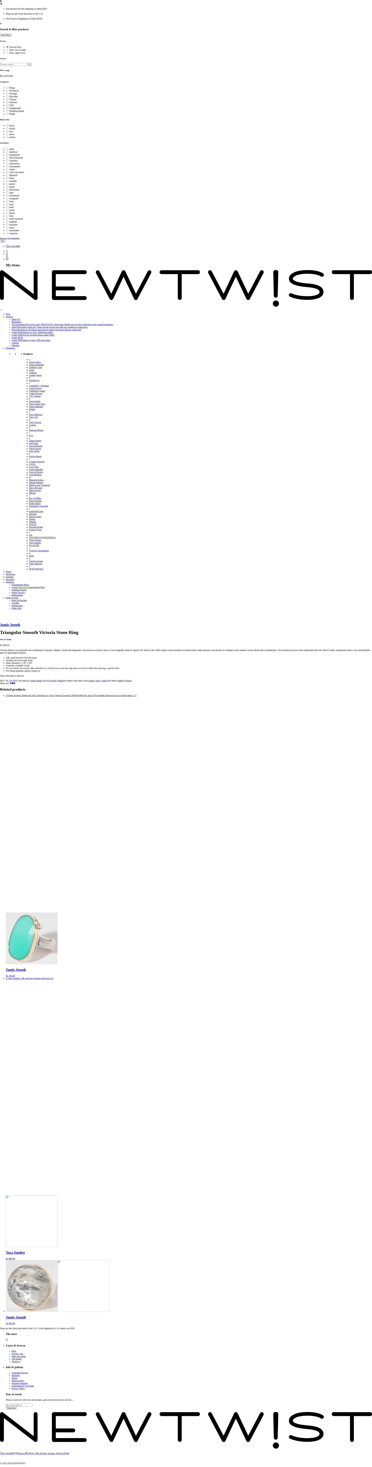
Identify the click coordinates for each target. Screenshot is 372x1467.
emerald (13, 181)
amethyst (13, 152)
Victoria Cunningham (39, 550)
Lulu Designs (35, 475)
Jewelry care (17, 1354)
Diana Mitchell (36, 406)
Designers (10, 348)
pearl (11, 207)
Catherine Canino (37, 391)
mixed (12, 128)
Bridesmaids (17, 595)
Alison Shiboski (36, 365)
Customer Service (20, 1373)
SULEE (32, 524)
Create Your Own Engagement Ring (28, 587)
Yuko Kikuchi (35, 564)
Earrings (13, 93)
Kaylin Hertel (35, 456)
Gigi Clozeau (35, 422)
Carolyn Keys (35, 388)
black (11, 125)
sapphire (13, 221)
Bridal (12, 114)
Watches (13, 102)
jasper (12, 187)
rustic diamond (16, 219)
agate (11, 149)
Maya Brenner (35, 488)
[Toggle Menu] (1, 309)
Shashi (32, 519)
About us (16, 1361)
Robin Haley (35, 503)
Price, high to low (17, 53)
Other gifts (16, 608)
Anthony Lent (35, 367)
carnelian (13, 160)
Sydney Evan (35, 530)
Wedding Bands (16, 111)
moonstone (14, 195)
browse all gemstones (10, 238)
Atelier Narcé (35, 375)
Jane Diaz (33, 443)
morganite (13, 198)
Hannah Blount (36, 430)
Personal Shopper (20, 1383)
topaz (11, 227)
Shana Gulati (35, 516)
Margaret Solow (36, 480)
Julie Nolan (34, 451)
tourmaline (14, 230)
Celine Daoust (35, 393)
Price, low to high (17, 50)
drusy (11, 178)
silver (11, 134)
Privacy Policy (18, 1388)
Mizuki (32, 493)
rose (11, 131)
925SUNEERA (36, 569)
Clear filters (6, 35)
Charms (12, 99)
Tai (30, 535)
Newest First (15, 47)
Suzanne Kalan (36, 527)
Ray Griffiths (35, 498)
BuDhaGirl (34, 380)
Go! (2, 241)
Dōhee (32, 409)
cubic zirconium (16, 172)
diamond (13, 175)
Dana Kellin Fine (37, 404)
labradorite (14, 189)
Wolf (31, 556)
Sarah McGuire (36, 511)
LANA (32, 464)
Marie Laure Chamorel (39, 485)
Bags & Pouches (19, 600)
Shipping (16, 1375)
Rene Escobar (35, 501)
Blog (14, 1351)
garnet (12, 184)
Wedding (10, 582)
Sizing (14, 1378)
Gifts (11, 105)
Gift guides (17, 1359)
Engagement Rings (20, 584)
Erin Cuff (33, 417)
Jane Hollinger (35, 446)
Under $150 (17, 337)
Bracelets (13, 96)
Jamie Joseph (35, 441)
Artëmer (33, 372)
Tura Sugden (35, 543)
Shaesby (33, 514)
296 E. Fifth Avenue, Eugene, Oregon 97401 (48, 1453)
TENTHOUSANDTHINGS (42, 537)
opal (11, 204)
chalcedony (14, 163)
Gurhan (32, 425)
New (8, 314)
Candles (15, 603)
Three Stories (35, 540)
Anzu (31, 370)
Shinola (32, 522)
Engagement (15, 108)
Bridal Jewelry (18, 592)
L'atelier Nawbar (36, 461)
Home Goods (12, 598)
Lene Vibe (34, 467)
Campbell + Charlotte (39, 386)
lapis (11, 192)
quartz (12, 213)
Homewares (17, 605)
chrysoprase (14, 166)
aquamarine (14, 155)
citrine (12, 169)
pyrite (12, 210)
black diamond (16, 157)
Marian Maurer (36, 482)
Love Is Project (36, 472)
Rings (12, 88)
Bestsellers (16, 322)
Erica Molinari (35, 414)
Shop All (16, 319)
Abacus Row (35, 362)
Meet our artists (19, 1356)
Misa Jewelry (35, 490)
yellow (12, 137)
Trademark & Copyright (23, 1386)
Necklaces (14, 90)
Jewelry (9, 316)
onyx (11, 201)
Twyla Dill (34, 545)
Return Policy (18, 1380)
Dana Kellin (34, 401)
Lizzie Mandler (36, 469)
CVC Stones (35, 396)
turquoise (13, 233)
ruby (11, 216)
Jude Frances (35, 448)
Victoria (128, 680)
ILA (31, 435)
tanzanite (13, 224)
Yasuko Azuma (36, 561)
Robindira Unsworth (38, 506)
